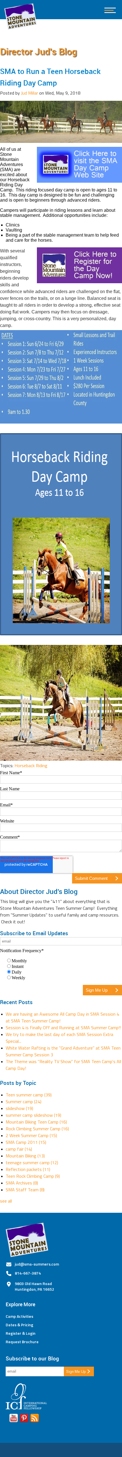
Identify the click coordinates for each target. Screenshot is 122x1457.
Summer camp (23, 1101)
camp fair (19, 1149)
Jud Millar (29, 93)
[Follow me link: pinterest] (24, 1419)
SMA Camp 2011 (26, 1142)
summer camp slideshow (33, 1115)
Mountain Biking (25, 1155)
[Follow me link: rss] (34, 1419)
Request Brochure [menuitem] (22, 1342)
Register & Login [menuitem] (20, 1333)
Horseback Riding (30, 765)
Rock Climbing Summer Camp (37, 1128)
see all (6, 1201)
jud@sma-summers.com (37, 1264)
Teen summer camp (29, 1094)
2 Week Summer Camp (31, 1135)
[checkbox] (61, 969)
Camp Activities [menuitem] (19, 1316)
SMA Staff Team (25, 1189)
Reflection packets (28, 1169)
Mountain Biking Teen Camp (36, 1121)
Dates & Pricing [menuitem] (19, 1325)
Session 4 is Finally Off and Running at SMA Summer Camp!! (63, 1027)
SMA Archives (22, 1182)
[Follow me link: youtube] (13, 1419)
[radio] (64, 960)
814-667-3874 (28, 1273)
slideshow (19, 1108)
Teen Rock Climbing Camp (33, 1176)
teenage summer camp (32, 1162)
